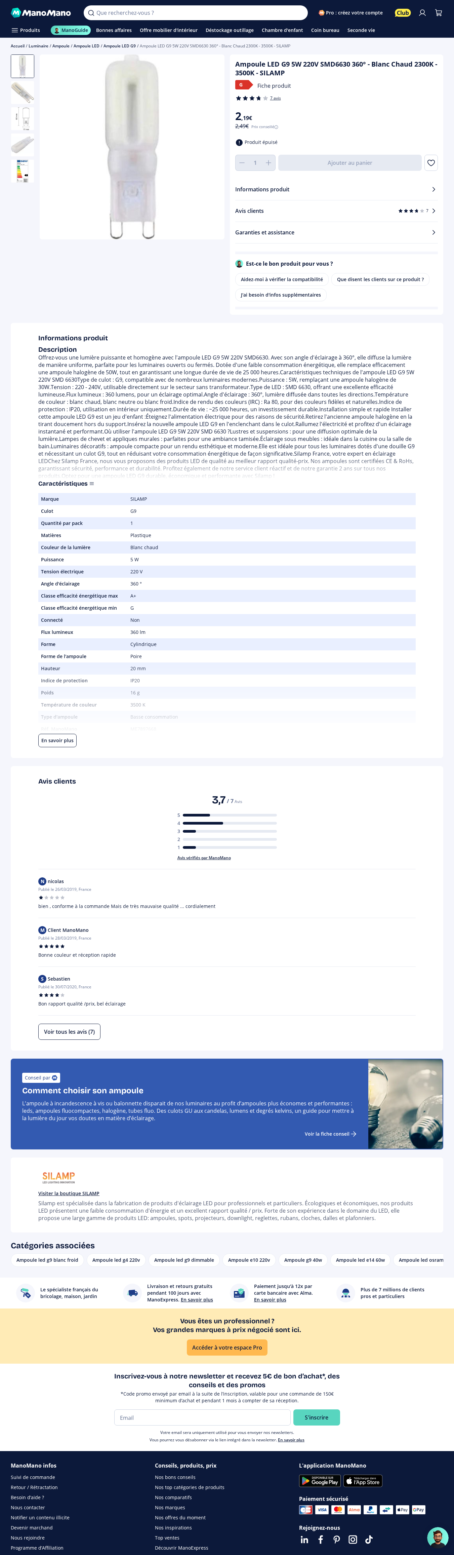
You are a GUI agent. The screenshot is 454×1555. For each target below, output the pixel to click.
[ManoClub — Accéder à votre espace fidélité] (403, 12)
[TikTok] (369, 1539)
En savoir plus (291, 1440)
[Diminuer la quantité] (242, 163)
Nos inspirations (173, 1527)
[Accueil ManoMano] (42, 12)
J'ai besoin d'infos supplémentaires (281, 295)
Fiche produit (274, 85)
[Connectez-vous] (422, 12)
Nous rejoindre (28, 1537)
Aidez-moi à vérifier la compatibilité (282, 279)
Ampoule (61, 46)
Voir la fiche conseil (327, 1134)
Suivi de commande (33, 1477)
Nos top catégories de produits (189, 1487)
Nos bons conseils (175, 1477)
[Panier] (438, 12)
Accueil (18, 46)
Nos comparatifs (173, 1497)
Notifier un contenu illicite (40, 1517)
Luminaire (38, 46)
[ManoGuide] (438, 1538)
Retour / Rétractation (34, 1487)
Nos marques (170, 1507)
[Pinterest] (336, 1539)
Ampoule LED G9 (120, 46)
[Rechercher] (91, 12)
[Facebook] (320, 1539)
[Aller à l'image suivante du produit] (211, 148)
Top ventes (167, 1537)
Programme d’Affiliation (37, 1548)
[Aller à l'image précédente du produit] (53, 148)
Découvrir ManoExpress (181, 1548)
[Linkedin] (304, 1539)
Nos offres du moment (180, 1517)
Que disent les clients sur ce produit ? (380, 279)
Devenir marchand (32, 1527)
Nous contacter (28, 1507)
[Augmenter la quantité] (269, 163)
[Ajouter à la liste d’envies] (431, 163)
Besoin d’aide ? (27, 1497)
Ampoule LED (86, 46)
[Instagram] (352, 1539)
